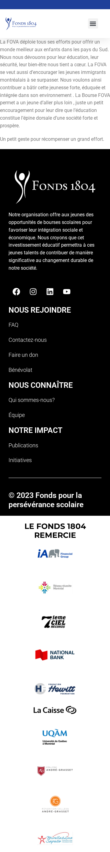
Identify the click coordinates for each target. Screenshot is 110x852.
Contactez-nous (28, 340)
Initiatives (20, 460)
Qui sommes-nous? (32, 400)
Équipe (17, 415)
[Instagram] (33, 291)
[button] (93, 23)
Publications (23, 445)
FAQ (13, 325)
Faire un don (23, 355)
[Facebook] (16, 291)
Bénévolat (20, 370)
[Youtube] (66, 291)
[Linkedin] (49, 291)
